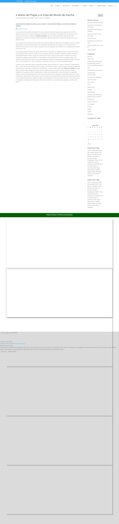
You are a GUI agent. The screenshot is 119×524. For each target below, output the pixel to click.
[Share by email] (39, 85)
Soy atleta (65, 5)
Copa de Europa (91, 79)
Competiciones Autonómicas (95, 70)
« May (89, 144)
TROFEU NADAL (91, 50)
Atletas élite (90, 59)
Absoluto (89, 56)
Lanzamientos (91, 92)
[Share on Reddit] (26, 85)
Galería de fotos (101, 5)
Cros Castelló (90, 82)
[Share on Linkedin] (35, 85)
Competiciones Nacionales (94, 77)
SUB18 (89, 106)
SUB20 (89, 109)
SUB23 (89, 111)
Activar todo (4, 351)
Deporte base (91, 87)
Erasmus (89, 89)
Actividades (75, 5)
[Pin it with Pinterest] (31, 85)
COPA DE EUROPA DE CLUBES (95, 22)
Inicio (51, 5)
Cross (88, 84)
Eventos (91, 5)
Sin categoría (46, 18)
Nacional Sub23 (91, 38)
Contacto (110, 5)
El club (57, 5)
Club (88, 67)
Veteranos (90, 114)
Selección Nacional (92, 101)
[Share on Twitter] (22, 85)
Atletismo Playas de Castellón (26, 18)
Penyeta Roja (90, 99)
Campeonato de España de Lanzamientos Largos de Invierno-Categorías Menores (95, 63)
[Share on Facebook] (18, 85)
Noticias (84, 5)
